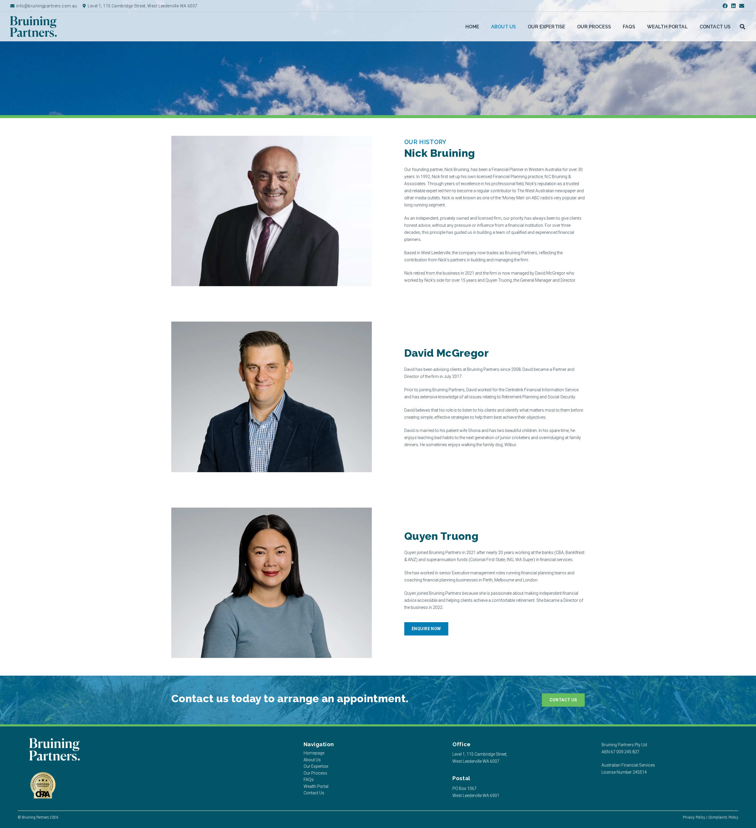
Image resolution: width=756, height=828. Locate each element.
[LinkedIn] (733, 6)
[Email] (741, 6)
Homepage (314, 753)
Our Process (315, 773)
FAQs (309, 779)
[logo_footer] (55, 749)
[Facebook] (725, 6)
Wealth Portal (316, 786)
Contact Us (314, 792)
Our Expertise (316, 766)
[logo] (33, 26)
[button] (742, 26)
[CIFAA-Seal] (43, 786)
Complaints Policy (723, 817)
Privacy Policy (694, 817)
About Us (312, 759)
